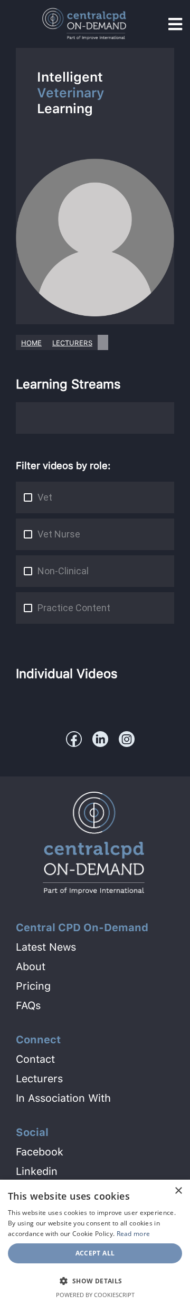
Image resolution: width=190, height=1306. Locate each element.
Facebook (39, 1151)
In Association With (63, 1098)
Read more (133, 1233)
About (30, 966)
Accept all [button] (95, 1253)
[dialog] (95, 1243)
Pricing (33, 986)
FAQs (28, 1005)
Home (31, 343)
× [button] (178, 1191)
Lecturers (72, 343)
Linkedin (37, 1171)
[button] (95, 1280)
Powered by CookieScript (95, 1295)
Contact (35, 1059)
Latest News (46, 947)
